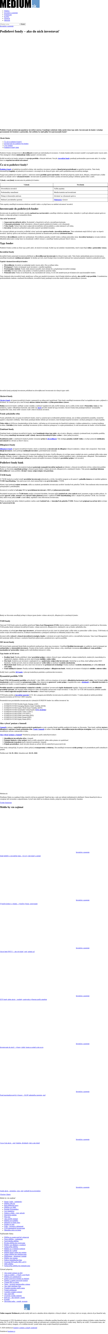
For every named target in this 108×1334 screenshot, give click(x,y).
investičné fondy (64, 158)
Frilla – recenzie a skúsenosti (13, 1226)
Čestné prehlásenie (10, 1290)
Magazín (7, 20)
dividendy (85, 682)
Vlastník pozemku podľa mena (14, 1288)
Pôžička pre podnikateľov (12, 1277)
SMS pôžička (8, 1264)
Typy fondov (8, 145)
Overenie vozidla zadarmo (13, 1296)
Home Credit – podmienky (13, 1202)
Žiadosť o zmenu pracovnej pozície (16, 1280)
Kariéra (6, 16)
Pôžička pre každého (11, 1221)
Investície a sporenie (11, 13)
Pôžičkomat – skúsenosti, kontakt (15, 1256)
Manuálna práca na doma (12, 1230)
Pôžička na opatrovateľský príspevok (16, 1237)
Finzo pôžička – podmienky (13, 1239)
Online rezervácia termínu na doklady (16, 1278)
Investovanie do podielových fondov (16, 144)
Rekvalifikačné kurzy (11, 1205)
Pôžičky (7, 11)
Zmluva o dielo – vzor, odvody (14, 1213)
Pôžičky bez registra (11, 1258)
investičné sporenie (22, 695)
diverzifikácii (52, 439)
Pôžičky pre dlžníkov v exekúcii (15, 1245)
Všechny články (5, 1194)
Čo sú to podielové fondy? (13, 142)
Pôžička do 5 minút (10, 1250)
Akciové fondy (5, 400)
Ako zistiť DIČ (9, 1294)
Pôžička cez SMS (10, 1207)
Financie (7, 18)
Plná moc (7, 1217)
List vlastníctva (9, 1211)
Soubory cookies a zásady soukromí (25, 1328)
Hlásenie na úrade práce (12, 1222)
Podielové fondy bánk (11, 147)
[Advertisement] (54, 50)
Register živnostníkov (11, 1209)
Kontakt (7, 1299)
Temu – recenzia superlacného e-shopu (17, 1284)
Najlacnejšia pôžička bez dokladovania (17, 1266)
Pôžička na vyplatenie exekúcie (14, 1249)
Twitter (2, 803)
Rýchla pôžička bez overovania (14, 1243)
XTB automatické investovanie (14, 1228)
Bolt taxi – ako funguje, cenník (14, 1297)
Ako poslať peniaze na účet (13, 1273)
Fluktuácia (58, 200)
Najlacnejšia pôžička (11, 1247)
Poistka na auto (9, 1224)
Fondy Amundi (38, 729)
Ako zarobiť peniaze (11, 1219)
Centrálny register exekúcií (13, 1292)
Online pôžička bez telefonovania (15, 1254)
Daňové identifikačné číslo (13, 1260)
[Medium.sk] (20, 7)
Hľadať (23, 24)
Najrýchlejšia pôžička (11, 1241)
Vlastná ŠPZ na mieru (11, 1282)
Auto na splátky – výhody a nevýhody (17, 1275)
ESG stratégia (41, 710)
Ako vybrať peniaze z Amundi (11, 735)
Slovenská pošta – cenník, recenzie (15, 1301)
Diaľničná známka (10, 1215)
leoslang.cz (11, 1331)
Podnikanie (8, 15)
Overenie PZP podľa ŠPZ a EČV (15, 1262)
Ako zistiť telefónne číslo (12, 1286)
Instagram (8, 803)
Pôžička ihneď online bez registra (15, 1252)
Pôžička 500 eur (9, 1203)
